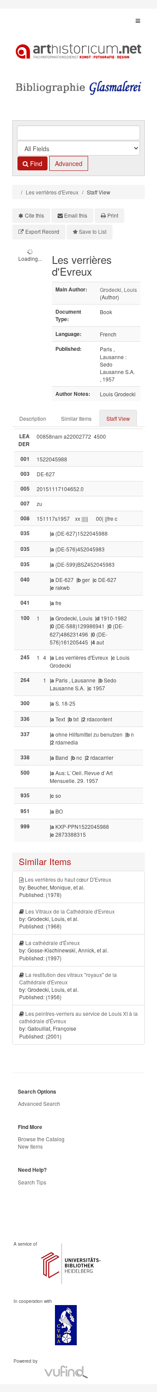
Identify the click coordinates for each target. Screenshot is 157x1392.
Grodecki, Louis (118, 289)
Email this (75, 215)
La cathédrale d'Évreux (52, 942)
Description (32, 418)
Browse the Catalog (41, 1139)
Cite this (34, 215)
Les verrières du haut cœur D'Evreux (68, 879)
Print (112, 215)
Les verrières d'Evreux (52, 192)
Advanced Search (39, 1103)
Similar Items (76, 418)
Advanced (68, 163)
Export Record (42, 231)
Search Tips (32, 1182)
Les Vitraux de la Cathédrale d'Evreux (70, 911)
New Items (30, 1146)
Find (35, 163)
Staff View (118, 418)
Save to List (92, 231)
